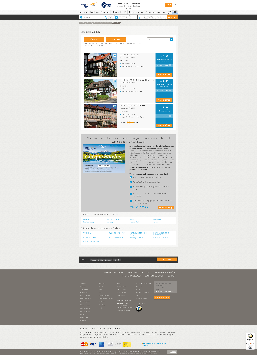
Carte (94, 39)
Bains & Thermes (85, 295)
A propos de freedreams (114, 272)
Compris (172, 352)
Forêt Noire (102, 302)
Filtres (117, 39)
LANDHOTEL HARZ (90, 237)
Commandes (152, 12)
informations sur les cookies (149, 353)
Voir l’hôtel (164, 75)
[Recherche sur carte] (175, 12)
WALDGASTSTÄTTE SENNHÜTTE (136, 238)
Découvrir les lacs (85, 305)
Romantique (83, 292)
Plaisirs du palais (85, 302)
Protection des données (165, 272)
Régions (94, 12)
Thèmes (105, 12)
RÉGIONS (102, 284)
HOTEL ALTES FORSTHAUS (162, 237)
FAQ (148, 272)
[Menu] (254, 333)
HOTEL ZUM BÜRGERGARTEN (134, 79)
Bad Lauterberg (88, 222)
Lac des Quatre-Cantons (106, 299)
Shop (119, 284)
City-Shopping (84, 317)
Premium (83, 320)
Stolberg (116, 22)
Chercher (172, 17)
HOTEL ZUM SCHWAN (91, 242)
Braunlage (86, 219)
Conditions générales (154, 276)
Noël (137, 295)
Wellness (82, 286)
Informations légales (131, 276)
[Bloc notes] (164, 12)
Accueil (84, 12)
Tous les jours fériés (141, 299)
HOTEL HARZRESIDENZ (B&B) (138, 233)
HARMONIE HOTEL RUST (115, 233)
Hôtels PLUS (119, 12)
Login (168, 5)
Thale (132, 219)
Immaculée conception (142, 292)
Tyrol (100, 308)
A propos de (136, 12)
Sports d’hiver (84, 289)
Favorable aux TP (85, 308)
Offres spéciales (121, 292)
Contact (171, 276)
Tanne (155, 222)
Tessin (100, 289)
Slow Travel (139, 286)
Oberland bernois (104, 295)
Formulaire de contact (123, 311)
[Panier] (169, 12)
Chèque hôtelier (121, 286)
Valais (100, 292)
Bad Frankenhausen (113, 219)
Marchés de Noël (85, 311)
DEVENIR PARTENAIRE (165, 292)
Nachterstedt (134, 222)
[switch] (250, 347)
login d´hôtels (162, 297)
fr (175, 5)
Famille (82, 314)
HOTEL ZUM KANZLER (130, 105)
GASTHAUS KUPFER (129, 54)
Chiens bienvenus (85, 299)
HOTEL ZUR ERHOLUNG (115, 237)
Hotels (89, 22)
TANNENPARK (88, 233)
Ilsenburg (110, 222)
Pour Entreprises (135, 272)
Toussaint (138, 289)
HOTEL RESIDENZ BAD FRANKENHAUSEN (161, 233)
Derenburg (157, 219)
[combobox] (160, 39)
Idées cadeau (121, 295)
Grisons (101, 286)
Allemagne (97, 22)
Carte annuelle (121, 289)
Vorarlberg (102, 305)
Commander (164, 207)
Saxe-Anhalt (107, 22)
